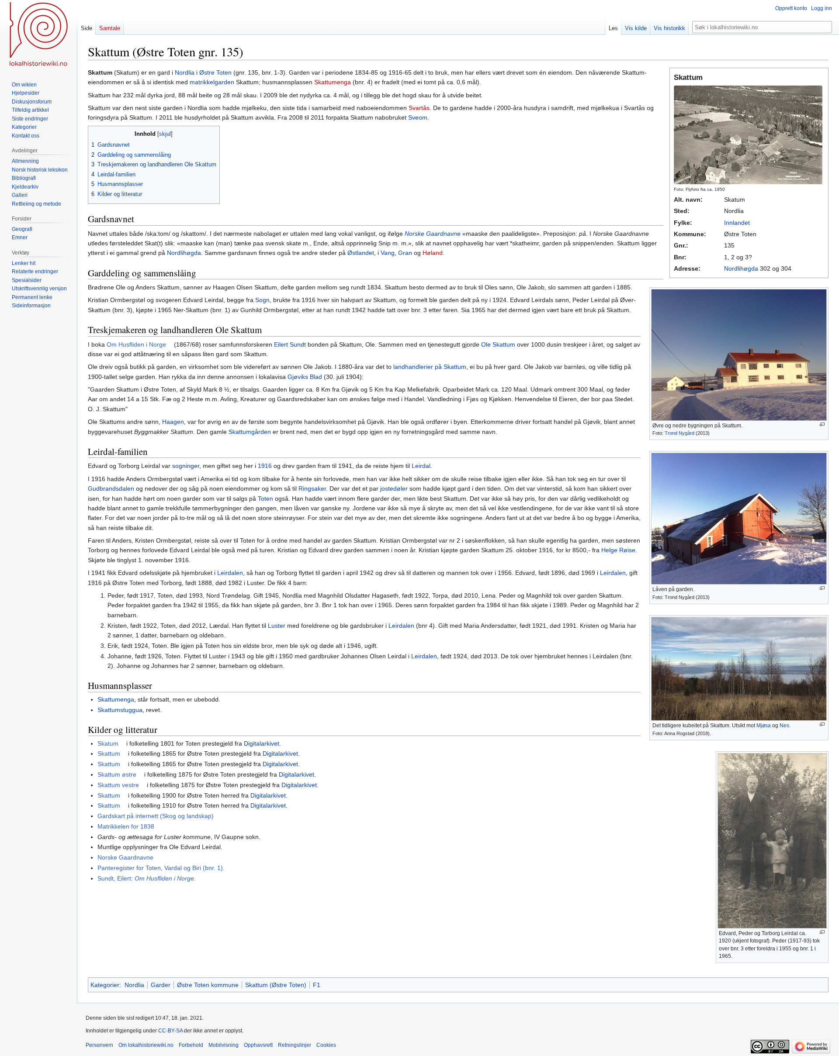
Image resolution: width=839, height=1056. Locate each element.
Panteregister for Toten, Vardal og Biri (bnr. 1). (161, 867)
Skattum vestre (118, 784)
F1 (316, 984)
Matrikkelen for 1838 (125, 826)
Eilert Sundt (290, 344)
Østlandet (360, 252)
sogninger (185, 465)
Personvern (99, 1045)
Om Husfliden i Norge (136, 344)
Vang (388, 252)
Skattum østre (116, 774)
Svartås (419, 107)
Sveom (417, 117)
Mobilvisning (223, 1045)
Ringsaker (312, 488)
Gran (405, 252)
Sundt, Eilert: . (146, 878)
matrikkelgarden (212, 82)
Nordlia (184, 72)
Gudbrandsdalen (111, 488)
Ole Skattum (498, 344)
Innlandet (737, 222)
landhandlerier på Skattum (429, 366)
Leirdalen (230, 572)
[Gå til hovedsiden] (38, 35)
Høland (433, 252)
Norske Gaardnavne (433, 233)
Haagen (173, 421)
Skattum (108, 753)
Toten (265, 498)
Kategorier (104, 984)
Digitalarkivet (261, 743)
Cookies (326, 1045)
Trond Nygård (679, 433)
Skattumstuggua (119, 709)
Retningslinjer (294, 1045)
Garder (160, 984)
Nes (784, 725)
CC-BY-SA (170, 1031)
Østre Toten (215, 72)
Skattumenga (332, 82)
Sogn (262, 299)
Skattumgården (250, 431)
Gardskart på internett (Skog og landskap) (155, 815)
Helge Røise (618, 550)
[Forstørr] (822, 424)
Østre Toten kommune (208, 984)
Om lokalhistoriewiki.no (145, 1045)
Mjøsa (763, 725)
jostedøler (394, 488)
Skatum (107, 743)
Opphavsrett (258, 1045)
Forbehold (191, 1045)
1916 (265, 465)
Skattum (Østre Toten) (275, 984)
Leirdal (421, 465)
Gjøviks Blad (305, 376)
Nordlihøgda (741, 268)
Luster (276, 625)
